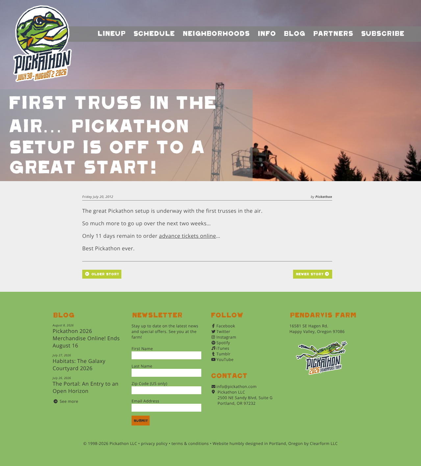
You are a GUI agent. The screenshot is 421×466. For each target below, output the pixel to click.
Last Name (142, 366)
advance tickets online (187, 235)
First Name (142, 348)
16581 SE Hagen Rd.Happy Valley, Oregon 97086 (317, 328)
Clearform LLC (324, 443)
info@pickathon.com (236, 386)
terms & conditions (190, 443)
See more (69, 401)
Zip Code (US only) (149, 383)
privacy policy (154, 443)
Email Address (145, 401)
